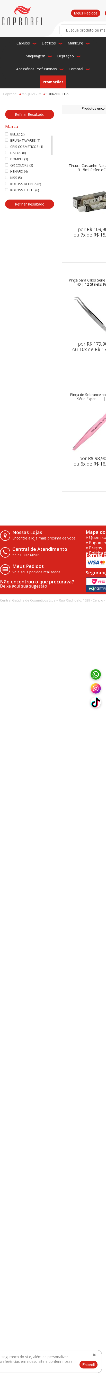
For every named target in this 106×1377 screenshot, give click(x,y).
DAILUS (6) (18, 153)
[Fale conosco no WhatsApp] (96, 674)
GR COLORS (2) (21, 165)
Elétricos (49, 43)
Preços (95, 548)
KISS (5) (16, 178)
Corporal (76, 68)
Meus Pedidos (86, 13)
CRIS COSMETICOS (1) (26, 147)
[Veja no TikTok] (96, 702)
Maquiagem (35, 56)
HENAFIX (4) (19, 171)
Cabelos (23, 43)
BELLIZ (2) (17, 134)
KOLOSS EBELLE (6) (24, 190)
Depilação (65, 56)
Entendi (88, 1365)
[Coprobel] (22, 16)
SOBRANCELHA (57, 94)
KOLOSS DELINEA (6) (25, 184)
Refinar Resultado (30, 114)
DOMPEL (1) (19, 159)
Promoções (53, 81)
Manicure (75, 43)
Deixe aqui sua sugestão (23, 586)
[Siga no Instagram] (96, 688)
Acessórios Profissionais (36, 68)
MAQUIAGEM (31, 94)
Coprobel (10, 94)
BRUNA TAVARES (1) (25, 140)
